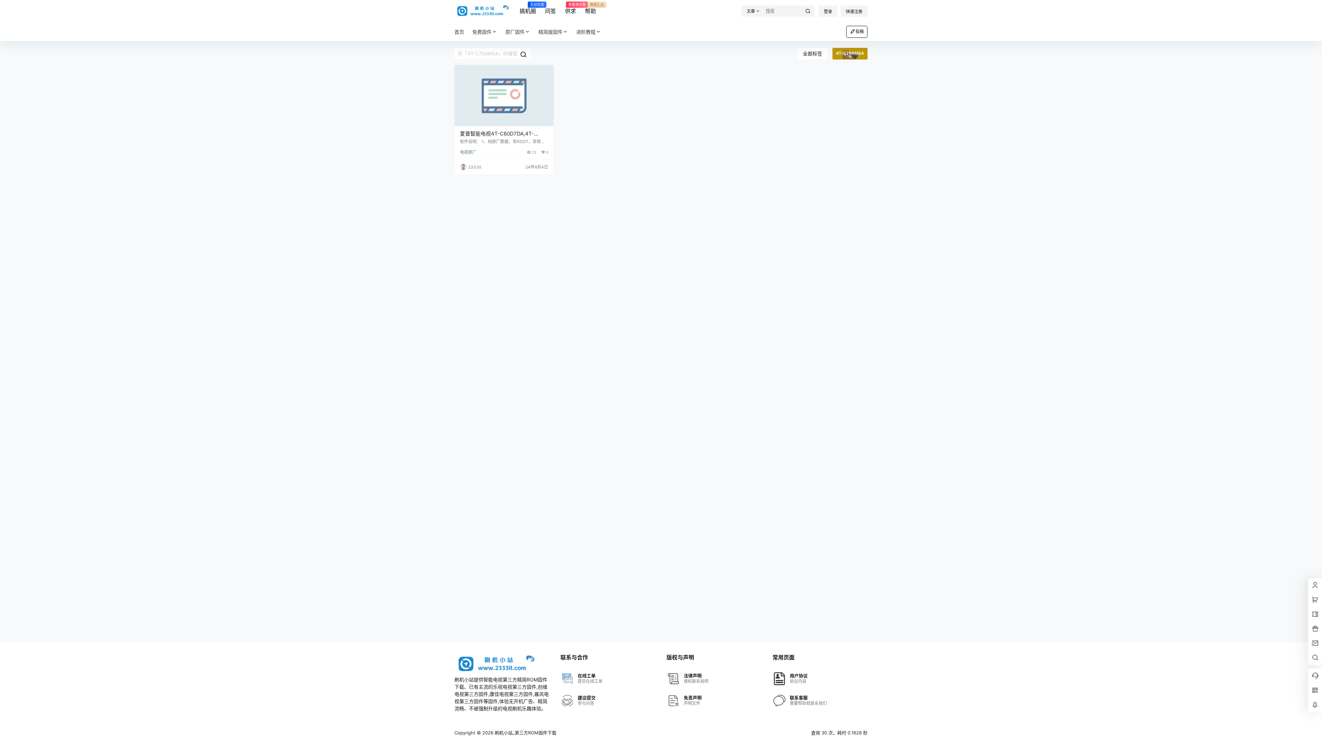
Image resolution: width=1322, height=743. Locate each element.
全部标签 (812, 53)
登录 (828, 11)
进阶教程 (586, 32)
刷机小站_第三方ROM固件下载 (524, 732)
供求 (570, 8)
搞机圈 (528, 8)
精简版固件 (550, 32)
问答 (550, 11)
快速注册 (854, 11)
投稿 (860, 31)
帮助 (590, 8)
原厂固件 (515, 32)
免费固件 (482, 32)
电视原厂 (468, 152)
